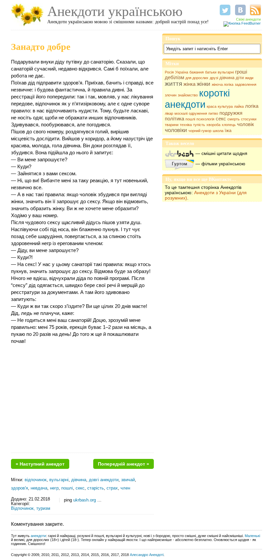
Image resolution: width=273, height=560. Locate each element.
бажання (196, 72)
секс (221, 118)
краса (211, 106)
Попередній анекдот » (123, 464)
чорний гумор (199, 131)
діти (240, 77)
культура (225, 106)
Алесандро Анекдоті (146, 555)
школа (218, 131)
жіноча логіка (222, 84)
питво (213, 113)
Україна (181, 72)
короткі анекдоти (197, 98)
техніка (186, 125)
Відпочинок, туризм (30, 508)
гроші (241, 71)
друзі (214, 78)
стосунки (248, 119)
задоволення (245, 84)
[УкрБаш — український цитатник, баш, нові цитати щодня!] (179, 153)
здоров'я (19, 488)
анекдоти (38, 536)
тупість (199, 125)
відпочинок (36, 480)
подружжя (230, 113)
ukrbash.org (84, 500)
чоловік (245, 124)
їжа (228, 130)
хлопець (229, 125)
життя (173, 83)
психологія (205, 119)
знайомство (188, 95)
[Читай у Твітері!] (225, 10)
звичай (128, 480)
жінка (189, 84)
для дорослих (196, 78)
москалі (180, 113)
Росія (169, 72)
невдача (39, 488)
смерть (233, 119)
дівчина (226, 77)
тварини (171, 125)
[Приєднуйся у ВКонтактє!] (240, 10)
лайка (239, 106)
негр (54, 488)
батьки (210, 72)
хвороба (213, 125)
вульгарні (226, 72)
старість (95, 488)
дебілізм (174, 77)
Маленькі (252, 536)
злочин (170, 95)
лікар (169, 113)
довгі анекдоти (104, 480)
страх (112, 488)
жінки (203, 84)
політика (174, 118)
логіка (251, 106)
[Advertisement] (82, 401)
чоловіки (176, 130)
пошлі (190, 119)
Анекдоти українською (114, 11)
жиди (249, 78)
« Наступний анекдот (40, 464)
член (125, 488)
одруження (198, 113)
